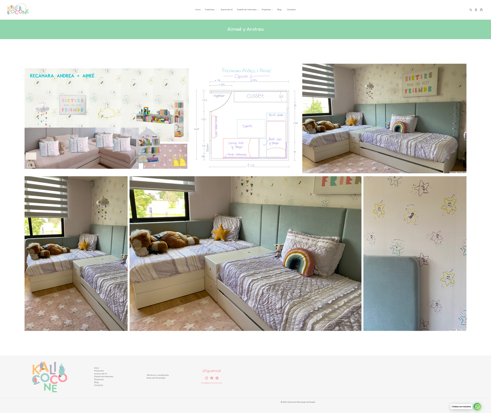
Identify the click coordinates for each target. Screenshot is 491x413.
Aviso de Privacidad (156, 378)
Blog (96, 382)
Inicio (96, 368)
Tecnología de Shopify (306, 402)
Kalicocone (292, 402)
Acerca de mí (100, 374)
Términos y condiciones (158, 375)
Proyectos (99, 379)
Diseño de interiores (103, 377)
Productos (99, 371)
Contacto (98, 385)
